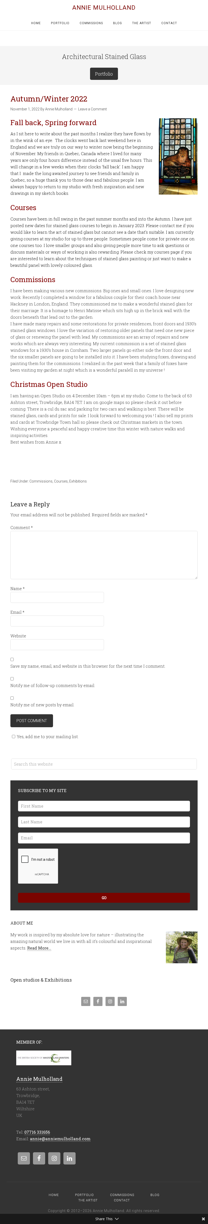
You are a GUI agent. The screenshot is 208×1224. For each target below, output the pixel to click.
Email (17, 612)
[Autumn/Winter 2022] (178, 156)
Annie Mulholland (104, 7)
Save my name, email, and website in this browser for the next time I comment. (87, 666)
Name (17, 588)
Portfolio (104, 74)
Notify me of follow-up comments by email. (52, 685)
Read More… (39, 948)
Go (104, 897)
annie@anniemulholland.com (60, 1138)
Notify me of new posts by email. (42, 704)
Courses (61, 481)
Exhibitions (78, 481)
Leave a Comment (92, 109)
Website (18, 635)
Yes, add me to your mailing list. (48, 736)
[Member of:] (43, 1062)
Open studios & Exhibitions (41, 980)
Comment (21, 527)
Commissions (41, 481)
